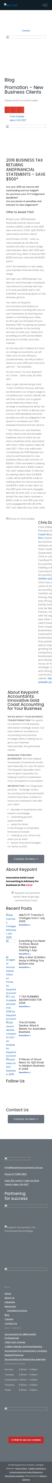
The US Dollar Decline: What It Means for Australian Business (32, 1027)
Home (8, 1293)
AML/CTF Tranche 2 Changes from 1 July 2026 (32, 918)
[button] (8, 110)
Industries (10, 1302)
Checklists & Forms (17, 1310)
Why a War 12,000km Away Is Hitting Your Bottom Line (32, 960)
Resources (10, 1306)
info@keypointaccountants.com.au (24, 1167)
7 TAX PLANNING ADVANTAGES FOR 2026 (30, 1000)
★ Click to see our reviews (26, 1439)
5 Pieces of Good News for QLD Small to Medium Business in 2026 (32, 1064)
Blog (7, 1314)
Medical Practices (14, 1354)
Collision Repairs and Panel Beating (23, 1346)
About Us (9, 1297)
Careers (9, 1319)
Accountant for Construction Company (26, 1350)
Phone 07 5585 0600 (16, 1174)
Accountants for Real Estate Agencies (25, 1359)
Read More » (25, 925)
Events (26, 30)
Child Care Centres (15, 1342)
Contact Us (11, 1323)
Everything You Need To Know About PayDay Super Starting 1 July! (32, 945)
